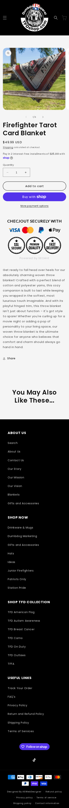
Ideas (11, 562)
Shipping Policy (18, 723)
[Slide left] (26, 117)
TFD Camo (15, 638)
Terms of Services (21, 731)
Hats (11, 553)
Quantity (8, 165)
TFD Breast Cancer (21, 629)
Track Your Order (20, 688)
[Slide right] (43, 117)
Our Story (14, 469)
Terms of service (46, 797)
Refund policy (54, 791)
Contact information (47, 803)
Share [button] (11, 358)
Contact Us (16, 460)
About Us (14, 451)
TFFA (11, 664)
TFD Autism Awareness (24, 621)
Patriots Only (17, 579)
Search (13, 443)
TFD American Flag (21, 612)
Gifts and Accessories (23, 503)
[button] (5, 18)
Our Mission (16, 477)
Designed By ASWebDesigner (24, 791)
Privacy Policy (17, 705)
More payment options (35, 205)
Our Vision (15, 486)
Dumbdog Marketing (22, 536)
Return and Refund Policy (26, 714)
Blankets (14, 494)
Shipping (8, 147)
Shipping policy (22, 803)
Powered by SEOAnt (34, 258)
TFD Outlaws (17, 655)
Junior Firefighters (21, 571)
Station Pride (17, 588)
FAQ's (12, 697)
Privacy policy (24, 797)
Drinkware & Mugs (20, 527)
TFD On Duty (17, 647)
